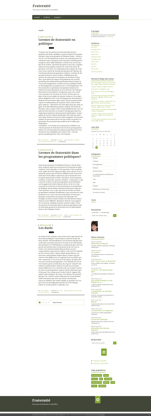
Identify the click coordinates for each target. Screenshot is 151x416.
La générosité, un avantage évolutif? (101, 292)
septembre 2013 (96, 57)
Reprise (94, 302)
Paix (94, 182)
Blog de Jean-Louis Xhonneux (101, 98)
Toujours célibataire (97, 87)
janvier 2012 (95, 61)
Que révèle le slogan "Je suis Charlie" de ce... (101, 281)
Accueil (37, 17)
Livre (94, 179)
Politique (60, 140)
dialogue (106, 382)
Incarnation (109, 87)
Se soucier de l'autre (99, 192)
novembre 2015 (96, 49)
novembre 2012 (96, 59)
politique (76, 140)
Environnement (97, 171)
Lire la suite (109, 36)
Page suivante (57, 302)
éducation (58, 217)
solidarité (102, 386)
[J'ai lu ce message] (149, 414)
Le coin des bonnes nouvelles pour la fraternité (103, 175)
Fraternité (42, 5)
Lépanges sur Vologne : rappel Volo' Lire (103, 101)
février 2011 (95, 69)
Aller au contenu (6, 1)
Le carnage (95, 252)
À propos (57, 17)
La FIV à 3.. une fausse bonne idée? (102, 271)
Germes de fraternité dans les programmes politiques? (60, 154)
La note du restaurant (99, 319)
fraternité (71, 140)
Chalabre (101, 121)
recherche (52, 217)
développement (96, 375)
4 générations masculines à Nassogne (102, 109)
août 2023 (94, 47)
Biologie (95, 158)
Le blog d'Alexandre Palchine (106, 84)
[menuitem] (37, 17)
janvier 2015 (95, 54)
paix (101, 379)
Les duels (46, 228)
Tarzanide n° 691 (96, 89)
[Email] (104, 352)
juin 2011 (94, 64)
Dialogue (95, 168)
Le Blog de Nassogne (97, 111)
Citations (95, 161)
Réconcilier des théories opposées (100, 329)
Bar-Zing (106, 89)
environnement (96, 382)
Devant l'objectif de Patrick (102, 116)
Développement (97, 164)
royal (40, 141)
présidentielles (51, 141)
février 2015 (95, 52)
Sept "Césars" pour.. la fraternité (103, 261)
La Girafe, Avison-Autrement (102, 103)
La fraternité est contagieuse (102, 310)
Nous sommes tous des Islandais (100, 91)
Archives (46, 17)
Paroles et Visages (105, 107)
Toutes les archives (96, 72)
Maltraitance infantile (99, 243)
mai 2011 (94, 66)
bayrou (106, 375)
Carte (93, 200)
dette (46, 217)
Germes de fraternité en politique (57, 41)
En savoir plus (101, 414)
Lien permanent (44, 140)
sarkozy (44, 141)
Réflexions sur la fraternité (101, 189)
